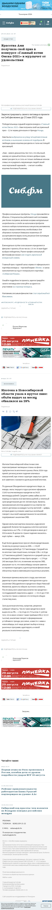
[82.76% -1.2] (25, 23)
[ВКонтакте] (2, 411)
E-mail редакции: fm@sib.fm (12, 888)
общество (8, 39)
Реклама (6, 821)
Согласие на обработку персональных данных (18, 874)
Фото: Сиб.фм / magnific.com (11, 451)
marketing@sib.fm (9, 835)
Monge (40, 130)
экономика (9, 384)
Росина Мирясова (20, 327)
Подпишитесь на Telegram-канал (27, 108)
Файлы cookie (7, 877)
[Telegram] (16, 411)
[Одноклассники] (6, 411)
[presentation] (0, 14)
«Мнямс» (39, 267)
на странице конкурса (22, 286)
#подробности (21, 302)
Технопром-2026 (25, 14)
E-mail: (12, 828)
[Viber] (13, 411)
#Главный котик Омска (35, 303)
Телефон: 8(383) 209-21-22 (14, 823)
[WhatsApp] (9, 411)
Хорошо (46, 906)
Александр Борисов (20, 659)
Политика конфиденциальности (13, 872)
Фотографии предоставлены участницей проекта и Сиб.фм (21, 105)
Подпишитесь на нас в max (15, 317)
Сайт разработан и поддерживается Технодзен (19, 896)
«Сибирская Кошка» (11, 274)
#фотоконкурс (7, 302)
